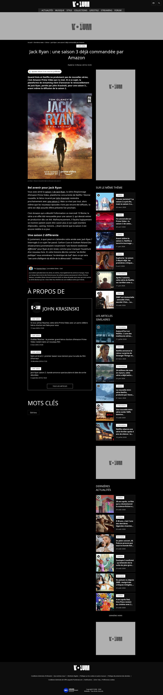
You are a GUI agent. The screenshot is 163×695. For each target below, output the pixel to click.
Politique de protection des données (119, 676)
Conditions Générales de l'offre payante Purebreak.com (65, 680)
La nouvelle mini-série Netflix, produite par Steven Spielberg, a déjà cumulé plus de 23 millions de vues (125, 396)
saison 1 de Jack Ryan (55, 191)
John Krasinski (62, 198)
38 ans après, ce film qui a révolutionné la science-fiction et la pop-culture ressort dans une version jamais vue (125, 507)
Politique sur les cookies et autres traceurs (93, 676)
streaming (106, 10)
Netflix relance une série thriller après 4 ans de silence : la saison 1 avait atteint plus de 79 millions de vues (125, 435)
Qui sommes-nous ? (60, 676)
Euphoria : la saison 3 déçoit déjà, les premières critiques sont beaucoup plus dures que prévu (124, 263)
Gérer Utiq (97, 680)
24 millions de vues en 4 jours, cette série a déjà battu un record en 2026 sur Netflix (124, 375)
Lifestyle (94, 10)
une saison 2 (53, 201)
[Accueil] (81, 4)
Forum (117, 10)
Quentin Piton (41, 269)
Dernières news (39, 42)
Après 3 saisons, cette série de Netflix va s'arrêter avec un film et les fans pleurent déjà (125, 282)
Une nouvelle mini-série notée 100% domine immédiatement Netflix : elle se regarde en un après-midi (124, 416)
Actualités (47, 10)
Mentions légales (73, 676)
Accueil (30, 42)
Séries (47, 42)
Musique (59, 10)
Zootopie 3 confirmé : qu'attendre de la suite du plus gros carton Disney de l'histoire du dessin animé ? (125, 566)
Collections (80, 10)
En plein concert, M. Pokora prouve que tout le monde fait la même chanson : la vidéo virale (124, 545)
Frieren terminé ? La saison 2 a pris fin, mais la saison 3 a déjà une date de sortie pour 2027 (125, 204)
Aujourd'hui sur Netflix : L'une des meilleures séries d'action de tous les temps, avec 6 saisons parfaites (124, 337)
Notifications (88, 680)
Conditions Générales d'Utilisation (41, 676)
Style (69, 10)
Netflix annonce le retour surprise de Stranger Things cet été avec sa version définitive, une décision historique (124, 356)
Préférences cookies (108, 680)
